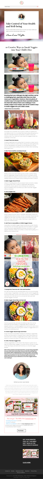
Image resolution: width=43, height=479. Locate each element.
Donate (12, 471)
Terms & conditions (21, 472)
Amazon (8, 422)
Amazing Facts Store (11, 420)
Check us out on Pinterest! (21, 234)
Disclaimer (27, 471)
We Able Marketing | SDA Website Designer (24, 475)
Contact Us (7, 471)
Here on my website (11, 423)
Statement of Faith (20, 471)
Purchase (20, 430)
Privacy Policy (34, 471)
